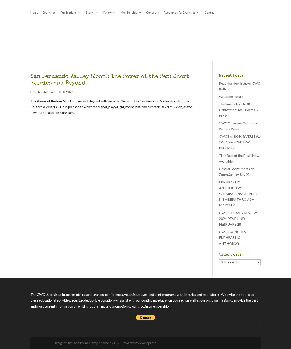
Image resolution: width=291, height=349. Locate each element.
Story (89, 12)
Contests (152, 12)
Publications (68, 12)
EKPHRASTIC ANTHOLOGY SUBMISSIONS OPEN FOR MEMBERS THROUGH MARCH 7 (239, 193)
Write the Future (231, 96)
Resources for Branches (180, 12)
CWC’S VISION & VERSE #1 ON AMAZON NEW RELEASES (239, 142)
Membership (129, 12)
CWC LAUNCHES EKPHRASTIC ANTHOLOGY (232, 237)
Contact (210, 12)
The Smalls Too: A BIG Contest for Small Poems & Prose (238, 109)
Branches (49, 12)
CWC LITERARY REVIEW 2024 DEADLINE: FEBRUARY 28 (238, 218)
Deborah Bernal (44, 92)
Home (34, 12)
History (107, 12)
